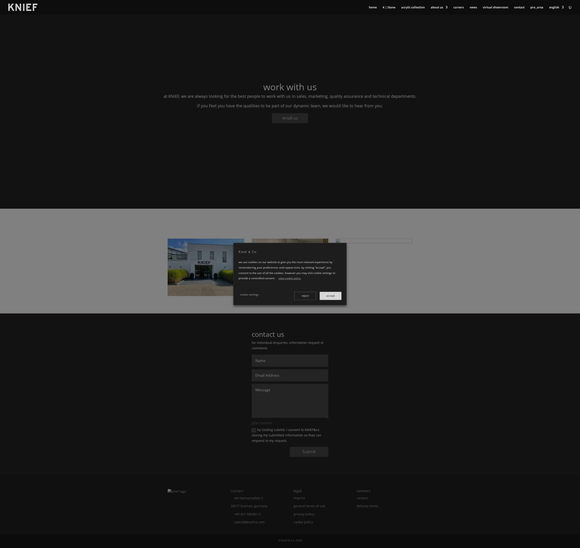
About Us (437, 7)
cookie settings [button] (249, 294)
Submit (309, 452)
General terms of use (309, 506)
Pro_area (536, 7)
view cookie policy (289, 278)
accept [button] (330, 295)
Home (373, 7)
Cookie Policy (303, 522)
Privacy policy (304, 514)
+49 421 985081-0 (247, 514)
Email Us (290, 118)
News (473, 7)
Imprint (299, 498)
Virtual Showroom (495, 7)
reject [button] (305, 295)
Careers (458, 7)
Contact (519, 7)
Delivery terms (367, 506)
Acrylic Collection (413, 7)
